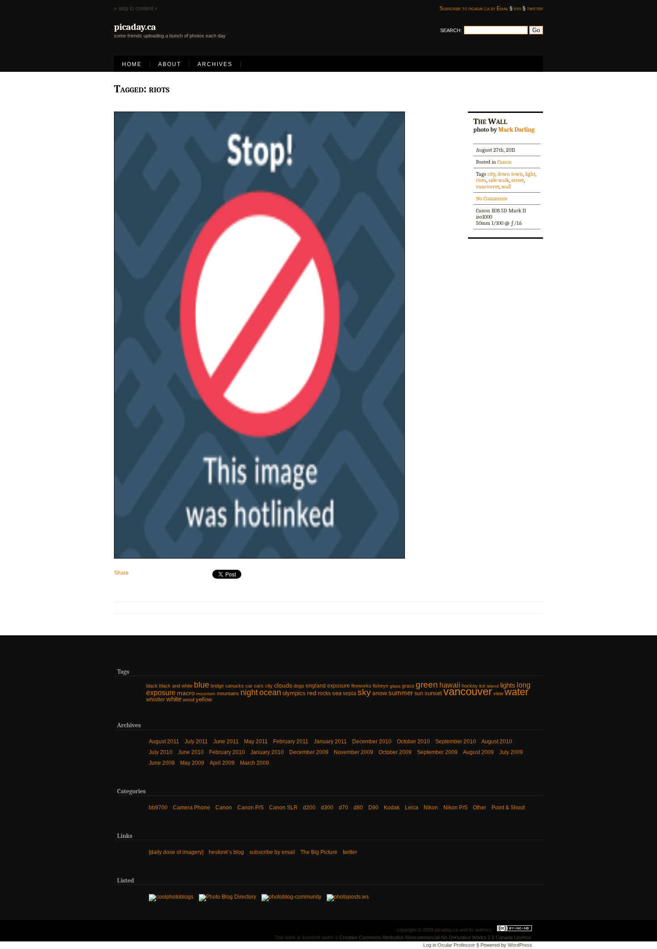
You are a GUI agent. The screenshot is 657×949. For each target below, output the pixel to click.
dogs (299, 685)
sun (418, 693)
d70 (343, 807)
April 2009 (222, 763)
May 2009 (192, 763)
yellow (204, 699)
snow (379, 692)
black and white (176, 685)
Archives (215, 64)
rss (517, 8)
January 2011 (330, 741)
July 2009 (511, 752)
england (316, 686)
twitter (535, 8)
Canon (504, 162)
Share (121, 573)
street (517, 180)
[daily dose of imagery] (176, 852)
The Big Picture (318, 852)
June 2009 (162, 763)
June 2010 (191, 752)
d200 (309, 807)
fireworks (361, 685)
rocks (324, 693)
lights (507, 685)
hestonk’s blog (226, 852)
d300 (327, 807)
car (249, 685)
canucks (234, 685)
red (311, 693)
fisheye (380, 685)
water (516, 691)
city (491, 174)
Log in (429, 945)
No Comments (491, 198)
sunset (433, 693)
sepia (349, 693)
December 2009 (308, 752)
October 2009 (395, 752)
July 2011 (196, 741)
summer (400, 692)
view (498, 693)
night (249, 692)
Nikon (431, 807)
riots (481, 180)
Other (479, 807)
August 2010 (496, 741)
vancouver (487, 186)
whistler (155, 699)
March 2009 (254, 763)
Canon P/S (250, 807)
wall (506, 186)
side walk (499, 180)
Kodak (392, 807)
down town (510, 174)
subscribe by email (272, 852)
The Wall (490, 121)
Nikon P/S (455, 807)
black (152, 685)
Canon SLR (283, 807)
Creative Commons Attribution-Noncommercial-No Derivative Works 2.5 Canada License (435, 937)
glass (395, 686)
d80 (358, 807)
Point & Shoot (508, 807)
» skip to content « (136, 8)
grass (408, 685)
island (493, 686)
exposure (338, 686)
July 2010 (161, 752)
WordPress (520, 945)
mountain (205, 693)
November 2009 (353, 752)
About (169, 64)
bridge (217, 685)
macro (186, 693)
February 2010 (227, 752)
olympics (294, 693)
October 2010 (413, 741)
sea (336, 693)
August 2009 (478, 752)
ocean (270, 692)
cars (259, 685)
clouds (283, 685)
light (530, 174)
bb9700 (158, 807)
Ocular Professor (456, 945)
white (173, 699)
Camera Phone (191, 807)
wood (188, 699)
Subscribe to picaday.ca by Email (473, 8)
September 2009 (437, 752)
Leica (411, 807)
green (427, 684)
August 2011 (164, 741)
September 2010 (455, 741)
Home (132, 64)
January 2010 (267, 752)
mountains (228, 693)
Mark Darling (516, 129)
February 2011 (290, 741)
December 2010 (372, 741)
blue (201, 684)
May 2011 (256, 741)
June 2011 (226, 741)
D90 (373, 807)
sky (364, 692)
